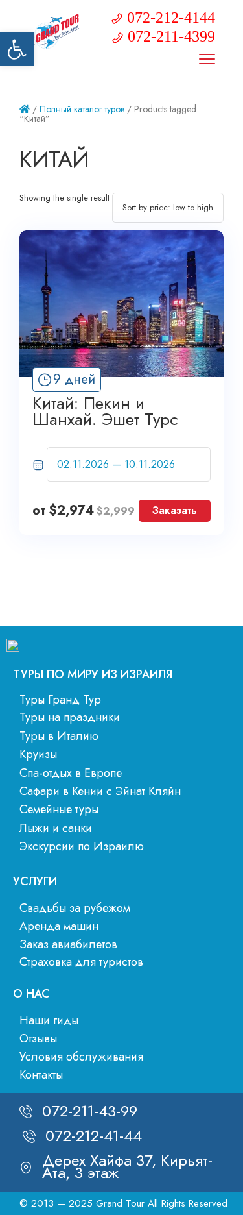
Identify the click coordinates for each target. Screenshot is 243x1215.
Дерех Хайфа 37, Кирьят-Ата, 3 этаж (127, 1166)
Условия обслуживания (81, 1056)
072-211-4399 (171, 36)
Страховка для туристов (81, 961)
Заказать (174, 510)
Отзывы (38, 1038)
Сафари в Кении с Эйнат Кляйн (100, 791)
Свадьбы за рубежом (74, 908)
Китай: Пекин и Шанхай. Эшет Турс (105, 411)
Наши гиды (48, 1020)
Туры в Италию (58, 736)
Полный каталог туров (82, 109)
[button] (17, 49)
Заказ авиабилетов (68, 944)
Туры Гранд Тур (60, 699)
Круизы (38, 754)
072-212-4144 (171, 17)
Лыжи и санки (55, 828)
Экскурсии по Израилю (81, 846)
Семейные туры (58, 809)
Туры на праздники (69, 717)
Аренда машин (58, 926)
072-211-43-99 (89, 1110)
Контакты (41, 1074)
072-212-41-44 (93, 1135)
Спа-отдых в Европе (70, 773)
